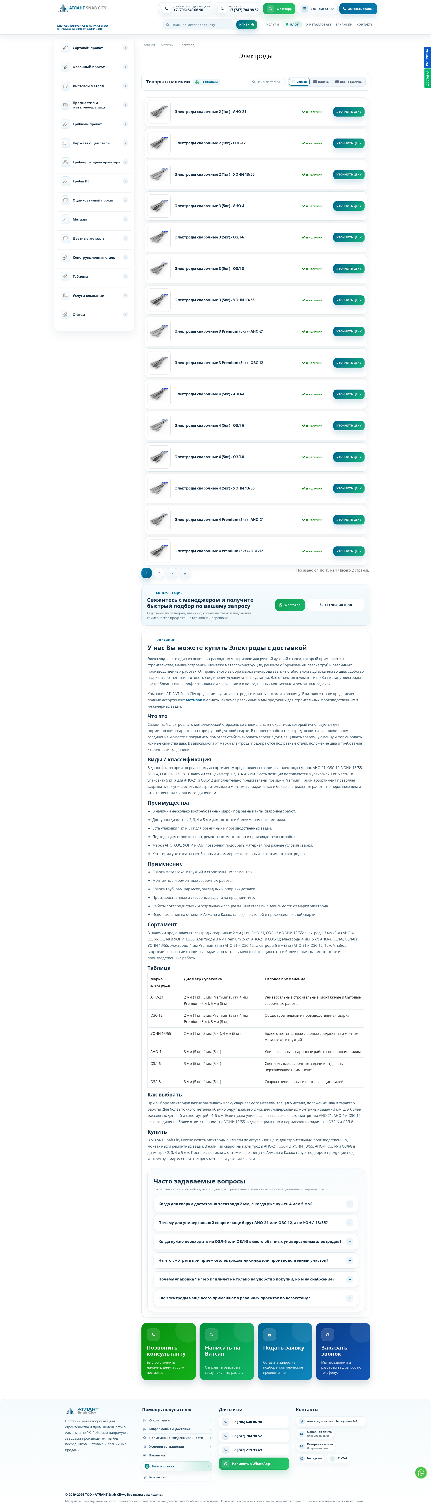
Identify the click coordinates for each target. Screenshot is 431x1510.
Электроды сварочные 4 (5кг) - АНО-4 (209, 394)
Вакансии (344, 24)
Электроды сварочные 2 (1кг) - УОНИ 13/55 (215, 174)
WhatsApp (292, 605)
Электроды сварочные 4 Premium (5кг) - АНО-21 (219, 519)
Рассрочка (427, 57)
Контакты (365, 24)
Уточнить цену (349, 112)
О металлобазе (319, 24)
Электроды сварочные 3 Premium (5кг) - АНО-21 (219, 331)
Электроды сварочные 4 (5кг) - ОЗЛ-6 (209, 425)
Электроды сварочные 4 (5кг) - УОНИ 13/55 (215, 488)
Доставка (427, 78)
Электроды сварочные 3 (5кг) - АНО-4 (209, 205)
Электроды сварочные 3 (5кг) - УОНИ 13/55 (215, 299)
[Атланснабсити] (83, 8)
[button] (317, 8)
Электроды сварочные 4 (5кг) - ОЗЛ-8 (209, 456)
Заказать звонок (361, 9)
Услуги (272, 24)
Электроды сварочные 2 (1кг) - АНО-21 (210, 111)
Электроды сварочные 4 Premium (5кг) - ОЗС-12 (219, 550)
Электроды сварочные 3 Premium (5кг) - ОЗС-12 (219, 362)
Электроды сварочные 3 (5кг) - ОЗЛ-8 (209, 268)
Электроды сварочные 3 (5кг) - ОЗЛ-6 (209, 237)
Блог (294, 24)
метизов (194, 700)
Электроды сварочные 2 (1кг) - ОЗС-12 (210, 143)
